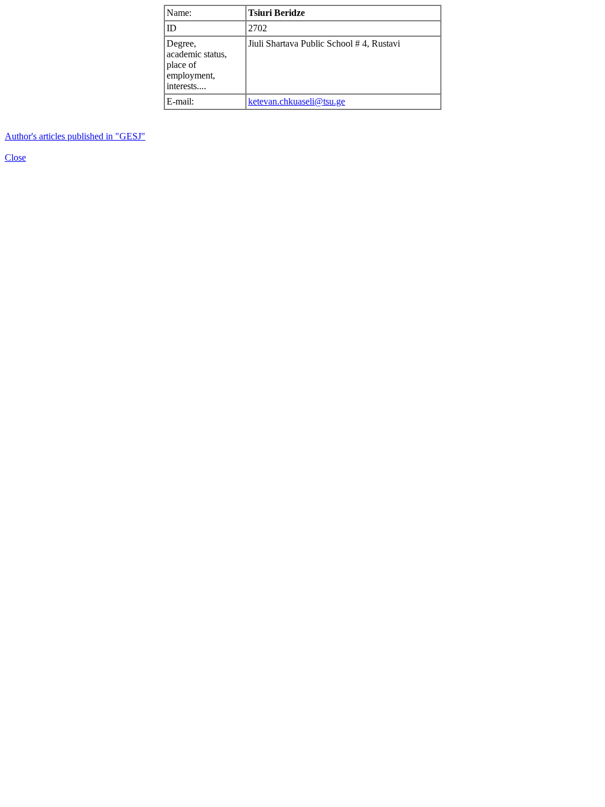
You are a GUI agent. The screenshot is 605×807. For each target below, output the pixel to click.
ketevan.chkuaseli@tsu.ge (296, 101)
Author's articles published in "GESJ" (75, 136)
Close (15, 157)
